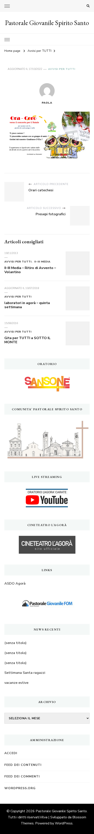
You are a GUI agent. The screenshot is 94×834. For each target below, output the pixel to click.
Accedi (10, 753)
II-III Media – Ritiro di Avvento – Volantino (30, 270)
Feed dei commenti (22, 776)
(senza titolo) (15, 643)
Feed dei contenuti (23, 765)
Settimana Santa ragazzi (24, 672)
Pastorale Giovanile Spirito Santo (47, 22)
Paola (47, 102)
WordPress (64, 823)
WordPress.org (20, 788)
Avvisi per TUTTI (61, 69)
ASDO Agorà (15, 583)
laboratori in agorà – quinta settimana (27, 305)
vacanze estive (16, 682)
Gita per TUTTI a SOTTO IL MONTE (27, 340)
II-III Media (42, 261)
